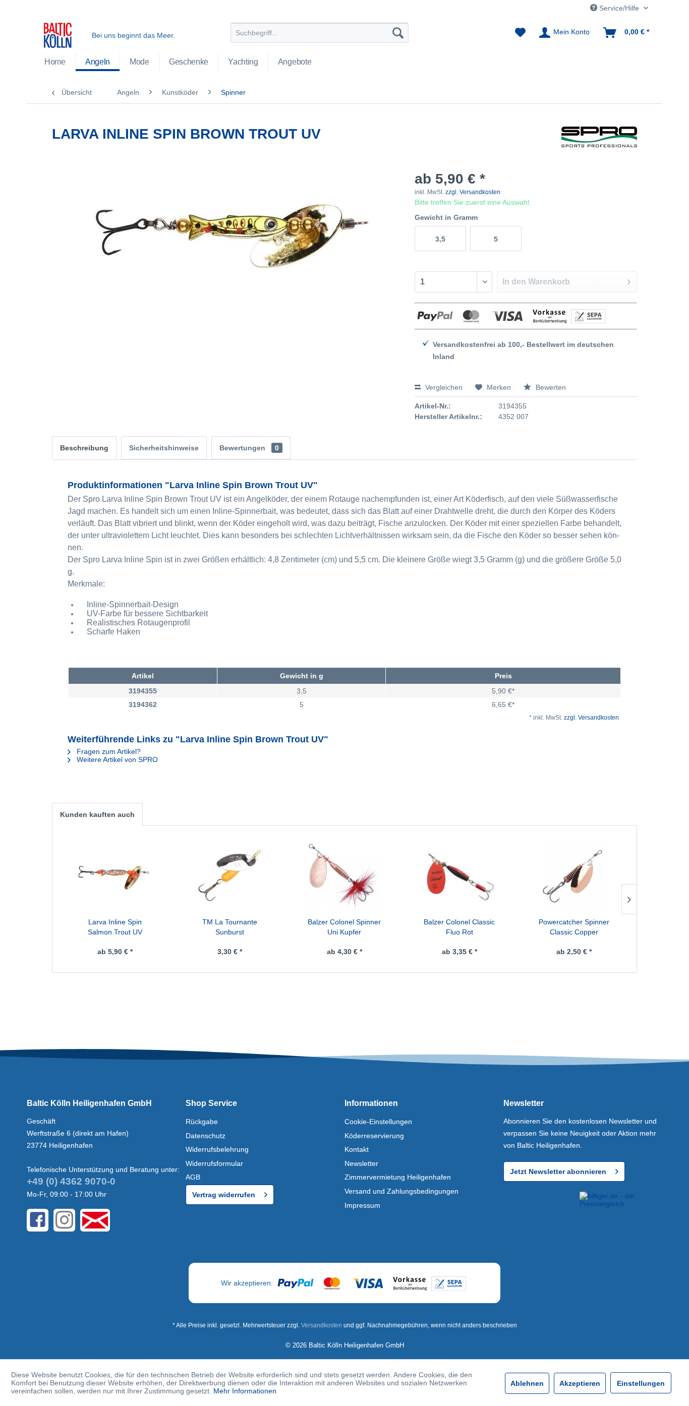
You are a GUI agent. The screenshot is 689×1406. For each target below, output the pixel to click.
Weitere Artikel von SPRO (116, 759)
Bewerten (550, 387)
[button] (539, 1210)
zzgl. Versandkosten (472, 192)
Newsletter (361, 1163)
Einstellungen (641, 1383)
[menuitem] (320, 33)
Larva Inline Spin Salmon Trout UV (115, 927)
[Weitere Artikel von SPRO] (599, 144)
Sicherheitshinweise (164, 448)
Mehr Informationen (244, 1391)
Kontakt (356, 1149)
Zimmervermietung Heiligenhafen (397, 1177)
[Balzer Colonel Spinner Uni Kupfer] (344, 876)
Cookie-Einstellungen (378, 1122)
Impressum (362, 1205)
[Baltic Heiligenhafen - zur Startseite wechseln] (58, 35)
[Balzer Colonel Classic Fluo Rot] (459, 876)
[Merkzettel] (520, 33)
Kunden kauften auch (97, 814)
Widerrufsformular (214, 1163)
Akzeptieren (579, 1383)
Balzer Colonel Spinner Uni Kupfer (344, 927)
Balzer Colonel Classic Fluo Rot (459, 927)
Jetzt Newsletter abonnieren (558, 1171)
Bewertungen (249, 448)
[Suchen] (398, 33)
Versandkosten (321, 1325)
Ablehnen (527, 1383)
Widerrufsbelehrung (217, 1149)
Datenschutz (205, 1136)
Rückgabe (202, 1122)
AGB (193, 1177)
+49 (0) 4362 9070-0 (71, 1181)
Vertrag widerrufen (223, 1195)
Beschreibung (84, 448)
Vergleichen (443, 387)
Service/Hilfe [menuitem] (619, 8)
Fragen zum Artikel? (108, 751)
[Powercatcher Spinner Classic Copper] (574, 876)
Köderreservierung (374, 1136)
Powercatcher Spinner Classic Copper (574, 927)
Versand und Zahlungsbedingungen (401, 1191)
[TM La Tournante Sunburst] (230, 876)
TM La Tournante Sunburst (229, 927)
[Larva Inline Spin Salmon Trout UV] (115, 876)
